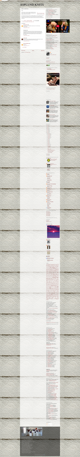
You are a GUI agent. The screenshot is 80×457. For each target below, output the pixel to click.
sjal (47, 295)
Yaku (48, 286)
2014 (47, 129)
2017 (47, 126)
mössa (52, 292)
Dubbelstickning (49, 314)
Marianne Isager (30, 21)
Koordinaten (49, 415)
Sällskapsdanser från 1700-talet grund (50, 322)
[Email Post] (34, 20)
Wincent (58, 285)
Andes (23, 21)
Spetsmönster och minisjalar (51, 311)
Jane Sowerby (53, 274)
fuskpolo (53, 289)
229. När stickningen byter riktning (51, 69)
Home (33, 50)
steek (33, 21)
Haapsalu (55, 272)
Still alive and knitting (52, 114)
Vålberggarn (53, 284)
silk (46, 295)
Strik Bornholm (49, 392)
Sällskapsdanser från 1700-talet (50, 344)
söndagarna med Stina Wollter (51, 389)
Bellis (56, 268)
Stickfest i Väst (50, 13)
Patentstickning (49, 318)
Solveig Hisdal (57, 281)
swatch (55, 296)
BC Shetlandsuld (26, 21)
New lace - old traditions (50, 201)
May (48, 141)
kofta (52, 291)
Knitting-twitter (25, 24)
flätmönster (49, 352)
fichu (46, 289)
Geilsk (53, 272)
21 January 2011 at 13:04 (26, 27)
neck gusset (54, 292)
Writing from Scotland (50, 260)
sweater (58, 296)
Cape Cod (54, 269)
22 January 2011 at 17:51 (26, 45)
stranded (54, 296)
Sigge (49, 281)
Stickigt (48, 205)
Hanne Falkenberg (48, 212)
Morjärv (51, 278)
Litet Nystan (51, 276)
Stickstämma (49, 412)
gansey (54, 289)
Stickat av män (50, 333)
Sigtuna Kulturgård (52, 281)
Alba (48, 267)
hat (51, 290)
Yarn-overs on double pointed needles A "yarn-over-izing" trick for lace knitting (53, 160)
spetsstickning (49, 360)
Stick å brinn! (49, 203)
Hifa (54, 273)
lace (54, 291)
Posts (48, 423)
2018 (47, 125)
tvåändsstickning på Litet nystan (54, 385)
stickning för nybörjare (50, 387)
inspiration (53, 290)
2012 (47, 131)
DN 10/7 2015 (48, 61)
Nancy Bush (47, 279)
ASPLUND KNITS (32, 4)
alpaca (52, 286)
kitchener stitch (50, 291)
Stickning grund (48, 319)
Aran (58, 267)
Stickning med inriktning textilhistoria (53, 308)
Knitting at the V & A (48, 221)
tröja (55, 297)
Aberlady (47, 267)
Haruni (50, 273)
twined (52, 298)
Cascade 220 (57, 269)
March (49, 143)
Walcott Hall (56, 284)
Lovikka (58, 276)
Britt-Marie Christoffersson (49, 269)
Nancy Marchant (48, 215)
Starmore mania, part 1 (52, 109)
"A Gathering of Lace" (48, 264)
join (56, 290)
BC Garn (50, 268)
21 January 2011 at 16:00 (26, 35)
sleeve (49, 295)
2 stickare (51, 47)
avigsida (54, 286)
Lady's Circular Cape (53, 275)
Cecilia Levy (48, 245)
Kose (46, 275)
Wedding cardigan (49, 285)
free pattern (48, 289)
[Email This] (35, 20)
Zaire (50, 286)
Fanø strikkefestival (51, 410)
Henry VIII (52, 273)
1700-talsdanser (48, 375)
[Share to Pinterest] (38, 20)
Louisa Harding (55, 276)
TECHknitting (49, 158)
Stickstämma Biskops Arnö (49, 39)
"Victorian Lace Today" (51, 266)
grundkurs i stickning (50, 356)
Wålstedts (47, 286)
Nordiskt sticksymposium (51, 332)
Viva (51, 284)
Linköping (49, 276)
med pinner (48, 197)
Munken (53, 278)
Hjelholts (56, 273)
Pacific (58, 279)
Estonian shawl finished (50, 151)
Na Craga (58, 278)
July (48, 139)
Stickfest (55, 282)
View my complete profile (53, 54)
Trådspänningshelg (50, 329)
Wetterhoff (52, 285)
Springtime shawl (50, 282)
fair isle (56, 288)
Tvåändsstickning (51, 10)
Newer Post (23, 50)
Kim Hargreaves (48, 213)
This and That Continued (50, 258)
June (48, 140)
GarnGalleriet (50, 272)
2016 (47, 127)
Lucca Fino (47, 277)
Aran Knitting (47, 268)
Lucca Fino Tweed (50, 277)
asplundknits (47, 58)
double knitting (51, 288)
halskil (50, 290)
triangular (53, 297)
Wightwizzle (55, 285)
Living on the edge (50, 152)
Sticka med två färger (50, 315)
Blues (58, 268)
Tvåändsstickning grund (52, 317)
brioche (58, 287)
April (48, 142)
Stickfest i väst (51, 417)
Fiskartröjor (47, 272)
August (49, 138)
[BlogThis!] (36, 20)
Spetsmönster (49, 331)
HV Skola (56, 35)
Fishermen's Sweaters (56, 271)
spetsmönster (48, 357)
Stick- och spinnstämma (51, 11)
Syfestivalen (49, 354)
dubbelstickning (49, 365)
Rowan (47, 280)
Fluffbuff (48, 169)
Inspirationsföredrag (50, 334)
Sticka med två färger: (48, 347)
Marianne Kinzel (48, 278)
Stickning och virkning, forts (49, 374)
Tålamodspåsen (49, 207)
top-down (50, 297)
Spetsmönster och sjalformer (51, 14)
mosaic (49, 292)
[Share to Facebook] (37, 20)
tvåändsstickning (48, 298)
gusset (48, 290)
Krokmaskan (47, 220)
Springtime (47, 282)
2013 (47, 130)
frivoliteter (51, 289)
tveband (58, 297)
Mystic (55, 278)
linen (56, 291)
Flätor (49, 15)
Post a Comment (24, 47)
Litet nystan (55, 46)
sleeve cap (51, 295)
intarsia (55, 290)
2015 (47, 128)
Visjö (50, 284)
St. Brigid (53, 282)
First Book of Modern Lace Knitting (50, 271)
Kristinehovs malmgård (55, 382)
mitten (58, 291)
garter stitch (57, 289)
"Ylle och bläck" (57, 266)
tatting (46, 297)
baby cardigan (57, 286)
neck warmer (57, 292)
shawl (52, 293)
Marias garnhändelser (26, 43)
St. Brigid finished (52, 105)
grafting (47, 290)
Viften (48, 284)
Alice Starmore (48, 211)
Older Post (42, 50)
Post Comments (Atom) (27, 52)
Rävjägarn (48, 256)
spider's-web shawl (48, 296)
